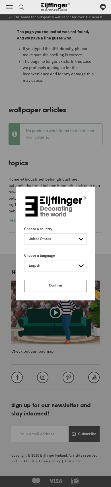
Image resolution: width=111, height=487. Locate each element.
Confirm (55, 285)
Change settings (19, 480)
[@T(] (9, 7)
